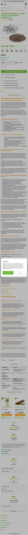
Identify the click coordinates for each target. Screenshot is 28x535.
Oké (8, 272)
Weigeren (20, 272)
